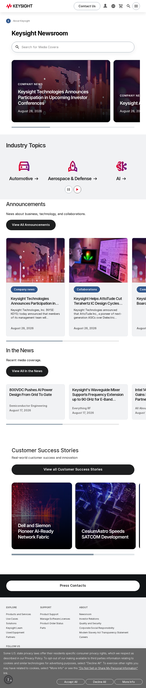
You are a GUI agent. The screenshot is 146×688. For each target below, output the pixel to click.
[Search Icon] (128, 6)
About (83, 607)
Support (46, 607)
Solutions (11, 623)
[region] (73, 94)
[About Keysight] (8, 21)
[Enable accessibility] (8, 679)
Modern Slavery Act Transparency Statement (103, 632)
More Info (128, 681)
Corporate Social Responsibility (96, 627)
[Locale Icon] (113, 6)
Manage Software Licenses (55, 618)
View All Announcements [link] (31, 225)
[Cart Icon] (121, 6)
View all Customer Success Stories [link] (73, 469)
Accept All (70, 681)
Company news (24, 289)
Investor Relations (89, 618)
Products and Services (18, 614)
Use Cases (12, 618)
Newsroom (85, 614)
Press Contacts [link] (73, 585)
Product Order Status (51, 623)
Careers (83, 637)
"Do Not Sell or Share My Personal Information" (108, 668)
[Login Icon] (105, 6)
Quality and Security (90, 623)
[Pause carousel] (73, 189)
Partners (10, 637)
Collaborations (87, 289)
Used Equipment (15, 632)
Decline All (99, 681)
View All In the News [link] (27, 371)
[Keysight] (20, 6)
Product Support (49, 614)
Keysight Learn (14, 627)
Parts (43, 627)
